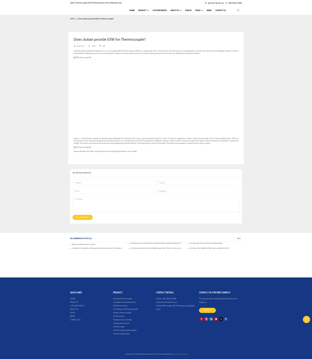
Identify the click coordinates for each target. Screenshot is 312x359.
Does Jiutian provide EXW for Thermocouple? (96, 19)
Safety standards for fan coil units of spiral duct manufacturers (84, 244)
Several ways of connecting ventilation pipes (206, 243)
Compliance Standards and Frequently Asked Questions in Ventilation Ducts (98, 248)
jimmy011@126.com (216, 3)
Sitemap (183, 354)
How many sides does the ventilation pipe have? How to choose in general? (157, 248)
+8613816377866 (235, 3)
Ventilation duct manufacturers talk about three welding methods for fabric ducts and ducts (157, 243)
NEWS (239, 238)
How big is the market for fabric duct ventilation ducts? (209, 248)
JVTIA (72, 19)
